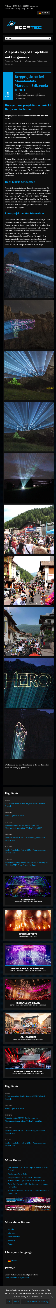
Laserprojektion (36, 94)
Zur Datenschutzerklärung (35, 1301)
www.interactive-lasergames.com (17, 1278)
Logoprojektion (20, 95)
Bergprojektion (24, 94)
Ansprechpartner (14, 1237)
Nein (16, 1301)
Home (16, 61)
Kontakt (30, 8)
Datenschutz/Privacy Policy (15, 8)
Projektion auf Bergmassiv (36, 95)
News (21, 61)
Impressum (34, 6)
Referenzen (12, 1240)
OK (8, 1301)
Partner (10, 1244)
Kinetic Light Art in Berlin (14, 816)
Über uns (11, 1233)
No (20, 98)
